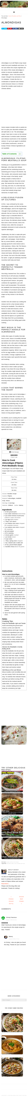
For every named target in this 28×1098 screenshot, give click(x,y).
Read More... (5, 883)
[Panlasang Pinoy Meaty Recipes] (14, 7)
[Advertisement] (14, 47)
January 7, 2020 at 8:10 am (11, 919)
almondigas (9, 863)
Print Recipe (15, 452)
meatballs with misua (21, 863)
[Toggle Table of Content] (19, 154)
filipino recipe (13, 863)
